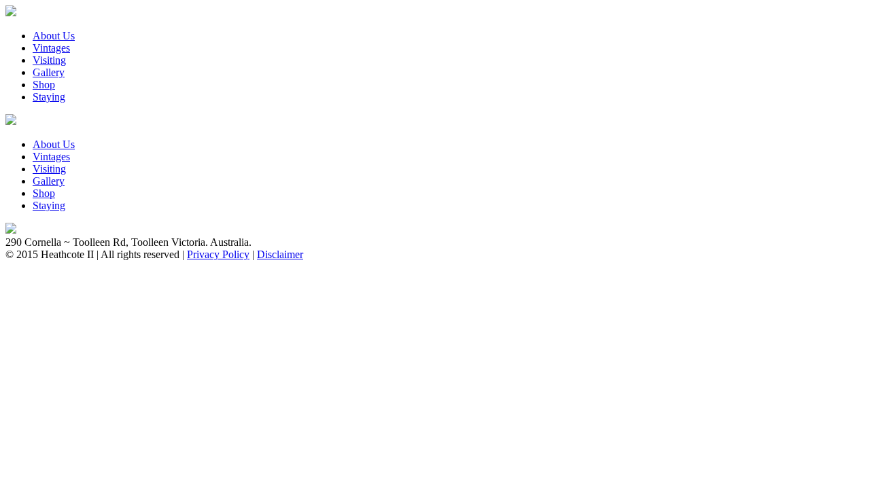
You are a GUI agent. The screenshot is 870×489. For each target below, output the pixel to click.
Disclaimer (280, 254)
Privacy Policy (218, 254)
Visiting (49, 60)
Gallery (49, 72)
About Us (54, 35)
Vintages (51, 48)
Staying (49, 97)
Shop (44, 84)
